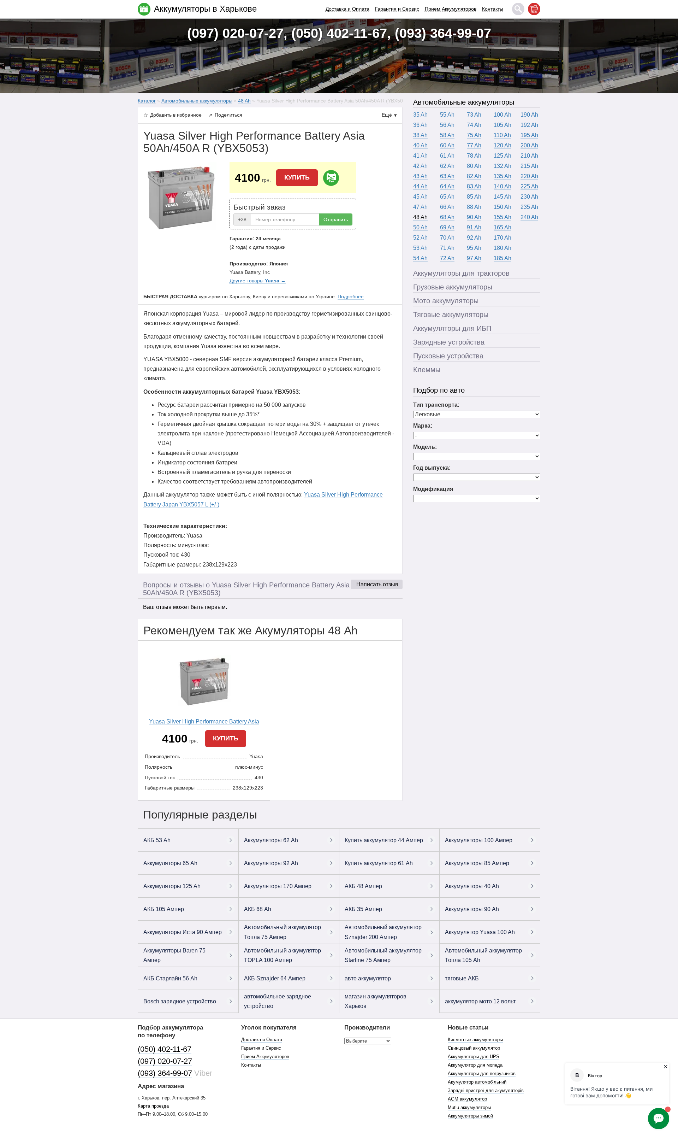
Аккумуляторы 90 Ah (472, 909)
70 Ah (447, 238)
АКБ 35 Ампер (363, 909)
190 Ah (529, 115)
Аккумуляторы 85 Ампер (477, 863)
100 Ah (502, 115)
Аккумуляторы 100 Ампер (478, 840)
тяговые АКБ (462, 978)
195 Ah (529, 135)
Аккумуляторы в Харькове (205, 8)
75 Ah (474, 135)
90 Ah (474, 217)
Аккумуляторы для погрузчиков (482, 1073)
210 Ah (529, 156)
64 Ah (447, 186)
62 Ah (447, 166)
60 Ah (447, 145)
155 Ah (502, 217)
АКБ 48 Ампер (363, 886)
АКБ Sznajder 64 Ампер (274, 978)
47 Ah (420, 207)
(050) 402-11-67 (164, 1049)
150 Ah (502, 207)
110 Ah (502, 135)
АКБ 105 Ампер (163, 909)
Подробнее (351, 296)
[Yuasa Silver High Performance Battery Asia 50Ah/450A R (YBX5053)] (181, 197)
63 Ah (447, 176)
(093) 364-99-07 (165, 1073)
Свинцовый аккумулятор (474, 1048)
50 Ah (420, 227)
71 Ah (447, 248)
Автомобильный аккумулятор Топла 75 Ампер (282, 932)
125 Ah (502, 156)
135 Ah (502, 176)
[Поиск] (518, 9)
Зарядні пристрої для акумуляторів (486, 1090)
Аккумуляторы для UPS (473, 1056)
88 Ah (474, 207)
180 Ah (502, 248)
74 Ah (474, 125)
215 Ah (529, 166)
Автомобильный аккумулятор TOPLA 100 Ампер (282, 955)
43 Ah (420, 176)
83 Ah (474, 186)
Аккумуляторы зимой (470, 1116)
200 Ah (529, 145)
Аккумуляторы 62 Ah (271, 840)
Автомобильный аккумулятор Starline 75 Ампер (383, 955)
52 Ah (420, 238)
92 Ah (474, 238)
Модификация (433, 489)
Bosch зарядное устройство (179, 1001)
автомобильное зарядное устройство (277, 1001)
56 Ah (447, 125)
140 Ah (502, 186)
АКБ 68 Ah (257, 909)
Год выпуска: (432, 468)
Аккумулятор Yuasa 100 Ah (480, 932)
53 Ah (420, 248)
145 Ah (502, 197)
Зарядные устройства (448, 342)
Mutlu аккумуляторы (469, 1107)
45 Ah (420, 197)
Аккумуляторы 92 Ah (271, 863)
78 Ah (474, 156)
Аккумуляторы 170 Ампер (277, 886)
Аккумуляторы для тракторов (461, 273)
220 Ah (529, 176)
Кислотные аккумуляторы (475, 1039)
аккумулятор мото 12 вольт (480, 1001)
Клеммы (426, 370)
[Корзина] (534, 9)
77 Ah (474, 145)
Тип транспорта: (436, 405)
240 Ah (529, 217)
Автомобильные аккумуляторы (463, 102)
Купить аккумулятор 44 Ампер (384, 840)
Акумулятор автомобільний (477, 1082)
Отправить (335, 219)
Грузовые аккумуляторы (452, 287)
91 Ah (474, 227)
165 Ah (502, 227)
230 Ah (529, 197)
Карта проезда (153, 1106)
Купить (297, 177)
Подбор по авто (439, 390)
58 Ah (447, 135)
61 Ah (447, 156)
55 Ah (447, 115)
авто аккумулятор (368, 978)
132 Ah (502, 166)
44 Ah (420, 186)
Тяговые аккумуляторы (450, 314)
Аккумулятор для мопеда (475, 1065)
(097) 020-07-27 (165, 1061)
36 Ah (420, 125)
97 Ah (474, 258)
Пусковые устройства (448, 356)
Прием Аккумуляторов (450, 9)
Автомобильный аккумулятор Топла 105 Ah (483, 955)
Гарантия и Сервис (397, 9)
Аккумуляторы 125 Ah (172, 886)
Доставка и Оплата (347, 9)
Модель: (425, 447)
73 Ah (474, 115)
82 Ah (474, 176)
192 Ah (529, 125)
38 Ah (420, 135)
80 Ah (474, 166)
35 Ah (420, 115)
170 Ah (502, 238)
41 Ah (420, 156)
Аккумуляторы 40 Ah (472, 886)
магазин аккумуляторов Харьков (375, 1001)
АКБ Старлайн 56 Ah (170, 978)
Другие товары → (258, 280)
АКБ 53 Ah (157, 840)
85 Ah (474, 197)
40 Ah (420, 145)
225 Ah (529, 186)
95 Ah (474, 248)
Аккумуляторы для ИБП (452, 328)
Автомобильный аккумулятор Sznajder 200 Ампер (383, 932)
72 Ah (447, 258)
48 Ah (420, 217)
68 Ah (447, 217)
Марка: (422, 426)
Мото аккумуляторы (445, 301)
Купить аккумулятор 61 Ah (379, 863)
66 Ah (447, 207)
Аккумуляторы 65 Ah (170, 863)
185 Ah (502, 258)
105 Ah (502, 125)
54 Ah (420, 258)
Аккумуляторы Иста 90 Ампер (182, 932)
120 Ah (502, 145)
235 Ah (529, 207)
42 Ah (420, 166)
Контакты (492, 9)
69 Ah (447, 227)
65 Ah (447, 197)
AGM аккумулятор (467, 1099)
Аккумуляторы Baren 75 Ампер (174, 955)
